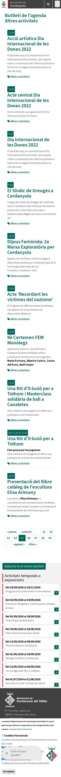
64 (15, 538)
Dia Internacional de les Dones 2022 (28, 142)
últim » (33, 544)
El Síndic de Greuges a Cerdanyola (30, 193)
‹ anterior (26, 532)
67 (35, 538)
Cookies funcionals (16, 735)
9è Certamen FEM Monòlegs (25, 340)
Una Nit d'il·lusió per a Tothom (30, 441)
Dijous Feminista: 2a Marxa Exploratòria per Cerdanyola (30, 246)
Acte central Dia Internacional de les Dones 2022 (28, 100)
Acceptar (8, 771)
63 (8, 538)
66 (28, 538)
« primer (12, 532)
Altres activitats (21, 21)
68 (42, 538)
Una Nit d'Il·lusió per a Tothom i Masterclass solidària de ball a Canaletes (30, 396)
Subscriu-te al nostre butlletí (24, 566)
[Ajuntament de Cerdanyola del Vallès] (4, 3)
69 (49, 538)
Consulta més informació (20, 729)
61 (44, 532)
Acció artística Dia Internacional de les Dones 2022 (28, 43)
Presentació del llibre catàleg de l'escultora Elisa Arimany (29, 486)
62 (51, 532)
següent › (19, 544)
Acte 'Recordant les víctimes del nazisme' (30, 296)
